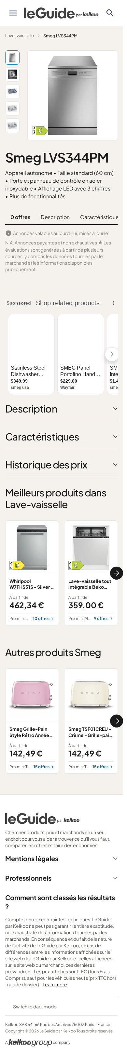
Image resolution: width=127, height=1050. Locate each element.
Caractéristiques (100, 217)
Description (55, 217)
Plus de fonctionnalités (37, 196)
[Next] (116, 573)
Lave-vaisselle (19, 35)
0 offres (20, 217)
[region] (61, 573)
